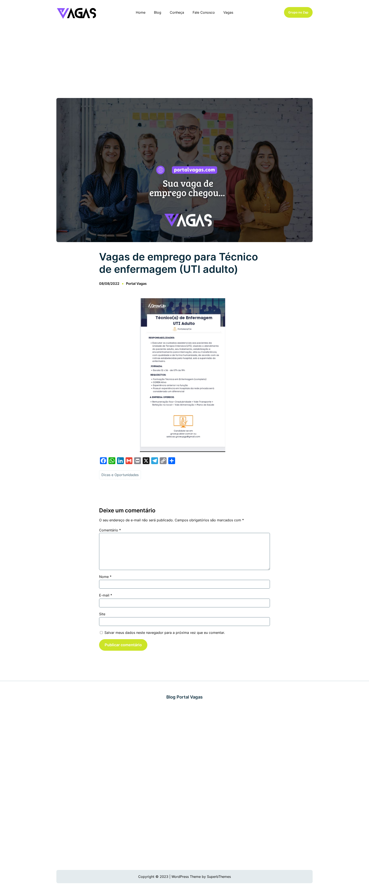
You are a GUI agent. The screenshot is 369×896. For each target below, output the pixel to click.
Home (140, 12)
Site (102, 614)
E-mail (105, 595)
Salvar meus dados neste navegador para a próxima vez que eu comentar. (164, 632)
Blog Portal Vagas (184, 697)
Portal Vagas (136, 283)
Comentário (110, 530)
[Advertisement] (184, 59)
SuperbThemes (219, 876)
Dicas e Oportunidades (120, 475)
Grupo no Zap (298, 12)
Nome (105, 576)
